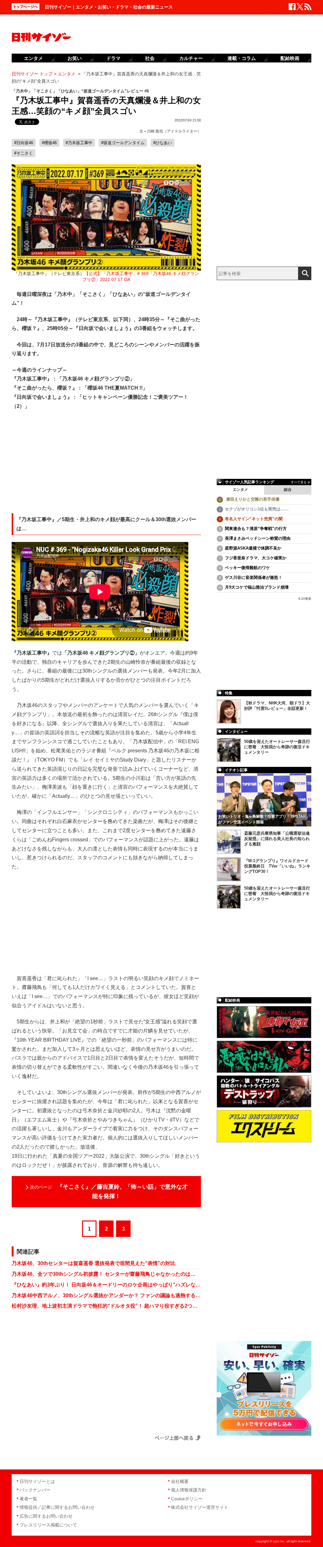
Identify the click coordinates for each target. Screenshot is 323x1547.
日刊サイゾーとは (37, 1481)
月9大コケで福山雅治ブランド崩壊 (257, 587)
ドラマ (113, 58)
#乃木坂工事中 (79, 142)
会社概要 (180, 1481)
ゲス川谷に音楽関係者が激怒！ (253, 577)
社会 (150, 58)
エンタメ (240, 489)
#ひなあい (162, 142)
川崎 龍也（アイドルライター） (174, 131)
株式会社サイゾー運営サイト (199, 1507)
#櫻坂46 (49, 142)
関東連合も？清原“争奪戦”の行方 (256, 528)
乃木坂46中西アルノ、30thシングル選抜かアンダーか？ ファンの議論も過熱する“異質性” (106, 1295)
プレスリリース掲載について (48, 1524)
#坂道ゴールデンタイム (122, 142)
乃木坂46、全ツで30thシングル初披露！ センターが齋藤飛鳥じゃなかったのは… (104, 1274)
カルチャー (191, 58)
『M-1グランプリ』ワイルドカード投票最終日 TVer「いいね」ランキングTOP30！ (277, 866)
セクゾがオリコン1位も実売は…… (257, 509)
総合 (287, 489)
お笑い (75, 58)
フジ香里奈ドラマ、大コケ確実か (255, 558)
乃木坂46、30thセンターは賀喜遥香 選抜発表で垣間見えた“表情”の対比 (93, 1263)
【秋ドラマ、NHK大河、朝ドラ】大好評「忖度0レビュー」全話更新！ (277, 706)
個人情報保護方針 (188, 1489)
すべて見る (299, 482)
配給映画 (289, 58)
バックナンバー (35, 1489)
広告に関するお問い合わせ (46, 1516)
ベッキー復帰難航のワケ (247, 567)
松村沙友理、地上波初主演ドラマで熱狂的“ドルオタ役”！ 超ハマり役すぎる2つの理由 (106, 1306)
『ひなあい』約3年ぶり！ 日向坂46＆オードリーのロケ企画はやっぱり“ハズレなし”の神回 (106, 1284)
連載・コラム (241, 58)
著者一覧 (28, 1498)
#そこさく (23, 153)
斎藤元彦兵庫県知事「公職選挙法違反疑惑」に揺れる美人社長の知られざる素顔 (277, 838)
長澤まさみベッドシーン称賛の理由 (258, 538)
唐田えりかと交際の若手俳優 (252, 499)
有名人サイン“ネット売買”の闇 (254, 518)
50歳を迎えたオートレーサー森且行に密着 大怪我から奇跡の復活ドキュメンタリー (277, 747)
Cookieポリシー (187, 1498)
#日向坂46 (23, 142)
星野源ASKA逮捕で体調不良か (253, 548)
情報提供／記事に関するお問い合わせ (57, 1507)
